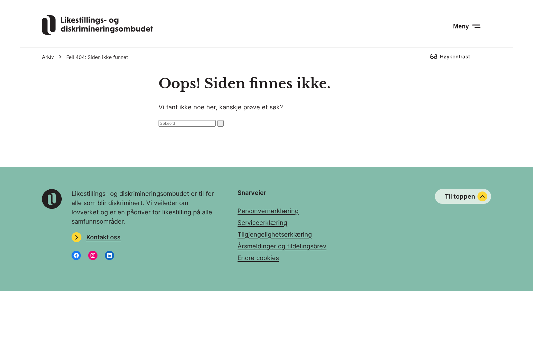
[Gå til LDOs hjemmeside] (97, 33)
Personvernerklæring (268, 211)
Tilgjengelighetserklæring (275, 234)
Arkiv (48, 57)
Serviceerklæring (262, 222)
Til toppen (460, 196)
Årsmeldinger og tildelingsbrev (282, 246)
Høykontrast (455, 56)
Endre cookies (258, 258)
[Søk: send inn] (220, 123)
